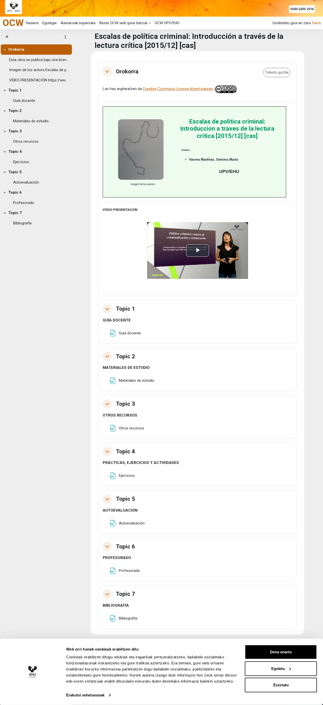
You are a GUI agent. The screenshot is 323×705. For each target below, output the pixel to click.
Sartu (316, 23)
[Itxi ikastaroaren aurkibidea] (7, 37)
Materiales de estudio (31, 121)
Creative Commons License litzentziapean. (179, 88)
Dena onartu (281, 652)
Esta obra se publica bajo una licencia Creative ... (39, 59)
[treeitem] (36, 64)
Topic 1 (15, 90)
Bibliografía (22, 223)
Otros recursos (25, 141)
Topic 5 (15, 172)
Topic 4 (15, 151)
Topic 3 (15, 131)
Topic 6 (15, 192)
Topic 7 (15, 213)
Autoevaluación (26, 182)
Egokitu (278, 668)
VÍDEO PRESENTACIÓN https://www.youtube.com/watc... (39, 80)
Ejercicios (21, 162)
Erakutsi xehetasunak (85, 695)
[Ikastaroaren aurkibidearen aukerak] (65, 36)
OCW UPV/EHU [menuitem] (167, 23)
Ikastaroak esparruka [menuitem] (78, 23)
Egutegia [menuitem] (49, 23)
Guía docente (24, 100)
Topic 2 (15, 110)
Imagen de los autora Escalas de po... (39, 70)
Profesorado (23, 202)
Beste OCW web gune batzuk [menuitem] (123, 23)
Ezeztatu (281, 685)
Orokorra (16, 49)
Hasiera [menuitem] (32, 23)
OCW (13, 22)
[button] (107, 71)
